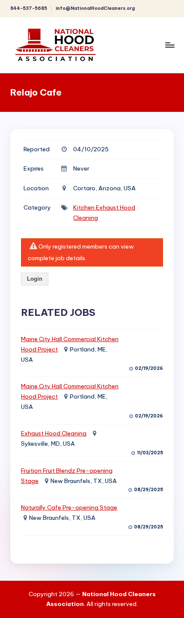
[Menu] (169, 44)
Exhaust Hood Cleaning (53, 433)
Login (34, 279)
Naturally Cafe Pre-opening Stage (69, 507)
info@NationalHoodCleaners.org (95, 8)
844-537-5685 (28, 8)
